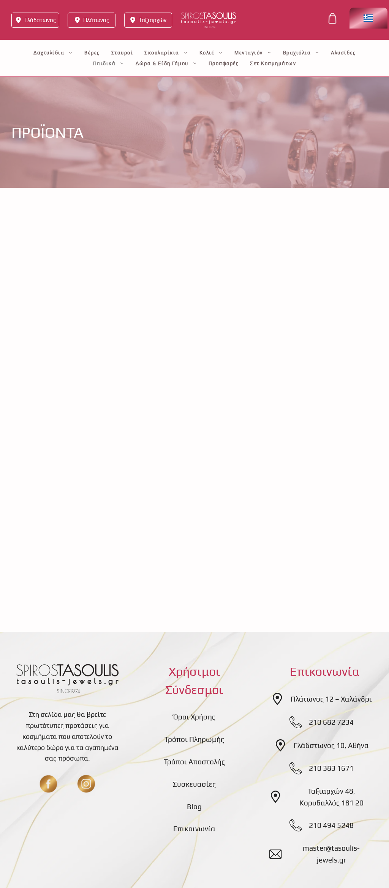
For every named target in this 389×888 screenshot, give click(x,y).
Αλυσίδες (343, 53)
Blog (194, 806)
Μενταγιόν (248, 53)
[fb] (48, 783)
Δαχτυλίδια (48, 53)
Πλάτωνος (96, 20)
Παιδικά (104, 63)
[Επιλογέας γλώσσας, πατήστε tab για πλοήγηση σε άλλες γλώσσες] (368, 18)
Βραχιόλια (297, 53)
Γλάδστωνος (40, 20)
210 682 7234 (331, 722)
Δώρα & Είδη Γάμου (162, 63)
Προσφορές (224, 63)
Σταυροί (122, 53)
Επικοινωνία (194, 828)
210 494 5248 (331, 825)
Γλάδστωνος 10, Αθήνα (331, 745)
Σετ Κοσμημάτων (273, 63)
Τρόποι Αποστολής (194, 762)
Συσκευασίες (194, 784)
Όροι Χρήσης (194, 717)
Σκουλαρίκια (161, 53)
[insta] (86, 783)
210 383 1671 (331, 768)
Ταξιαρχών (152, 20)
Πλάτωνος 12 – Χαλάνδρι (331, 699)
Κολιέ (207, 53)
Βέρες (92, 53)
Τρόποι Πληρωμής (194, 739)
